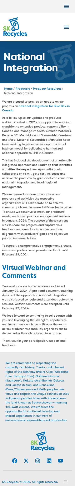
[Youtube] (60, 460)
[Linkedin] (49, 460)
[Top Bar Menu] (66, 6)
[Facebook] (14, 460)
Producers (23, 88)
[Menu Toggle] (65, 482)
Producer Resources (47, 88)
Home (8, 88)
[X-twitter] (26, 460)
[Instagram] (37, 460)
